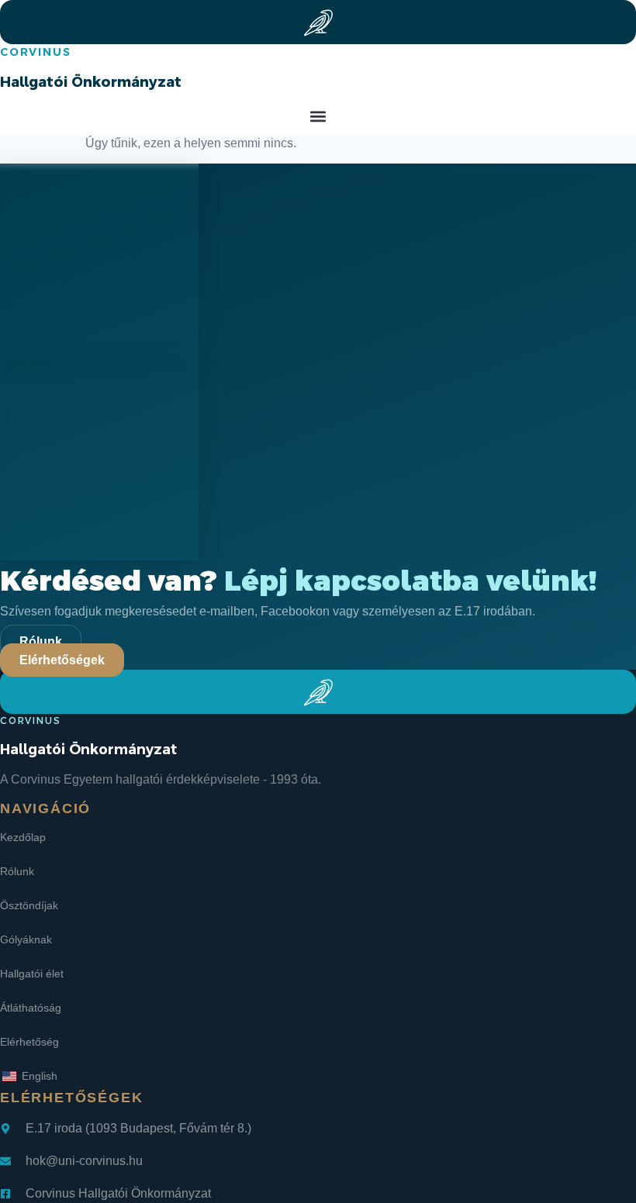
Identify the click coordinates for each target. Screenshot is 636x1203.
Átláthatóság (30, 1007)
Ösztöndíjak (29, 905)
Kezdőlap (23, 837)
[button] (318, 116)
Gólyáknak (26, 939)
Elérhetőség (29, 1042)
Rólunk (17, 871)
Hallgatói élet (32, 973)
